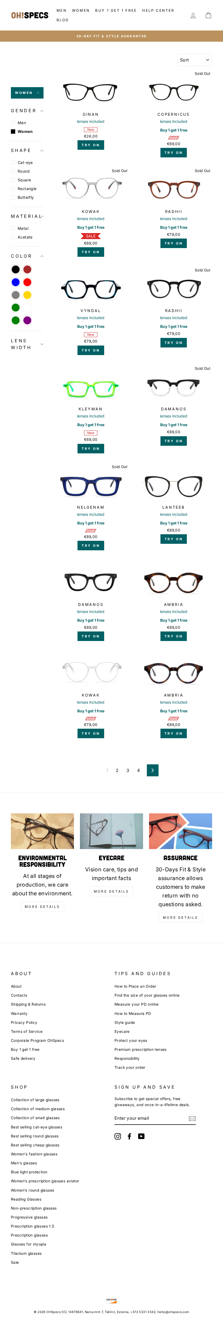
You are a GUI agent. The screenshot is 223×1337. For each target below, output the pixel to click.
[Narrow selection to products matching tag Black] (15, 269)
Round (24, 171)
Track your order (129, 1067)
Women (81, 10)
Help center (158, 10)
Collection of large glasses (35, 1100)
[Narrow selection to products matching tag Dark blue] (15, 282)
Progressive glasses (29, 1217)
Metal (23, 228)
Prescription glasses (29, 1235)
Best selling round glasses (34, 1136)
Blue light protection (29, 1172)
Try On (91, 145)
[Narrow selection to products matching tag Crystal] (27, 307)
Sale (15, 1262)
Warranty (19, 1013)
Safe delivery (23, 1058)
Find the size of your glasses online (146, 995)
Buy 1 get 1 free (116, 10)
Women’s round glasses (32, 1190)
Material (26, 216)
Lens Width (21, 344)
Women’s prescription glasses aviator (45, 1181)
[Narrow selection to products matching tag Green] (15, 320)
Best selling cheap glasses (35, 1145)
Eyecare (122, 1031)
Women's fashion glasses (34, 1154)
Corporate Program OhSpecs (37, 1040)
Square (24, 180)
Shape (21, 150)
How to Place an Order (135, 986)
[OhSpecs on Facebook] (129, 1136)
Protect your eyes (130, 1040)
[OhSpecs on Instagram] (117, 1136)
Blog (63, 20)
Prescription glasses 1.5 (32, 1226)
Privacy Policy (24, 1022)
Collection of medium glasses (38, 1109)
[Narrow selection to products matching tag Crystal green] (15, 307)
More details (42, 907)
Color (21, 256)
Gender (24, 110)
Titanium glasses (26, 1253)
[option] (111, 36)
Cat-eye (25, 162)
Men (62, 10)
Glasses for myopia (28, 1244)
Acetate (25, 237)
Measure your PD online (136, 1004)
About (16, 986)
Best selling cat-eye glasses (36, 1127)
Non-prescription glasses (34, 1208)
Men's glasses (24, 1163)
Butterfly (26, 197)
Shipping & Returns (28, 1004)
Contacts (19, 995)
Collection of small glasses (35, 1118)
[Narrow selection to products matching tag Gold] (27, 295)
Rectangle (27, 188)
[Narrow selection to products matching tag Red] (27, 282)
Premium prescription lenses (140, 1049)
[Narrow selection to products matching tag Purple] (27, 320)
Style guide (124, 1022)
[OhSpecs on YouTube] (141, 1136)
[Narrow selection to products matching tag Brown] (27, 269)
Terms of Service (26, 1031)
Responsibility (127, 1058)
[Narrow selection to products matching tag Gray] (15, 295)
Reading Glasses (26, 1199)
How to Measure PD (132, 1013)
